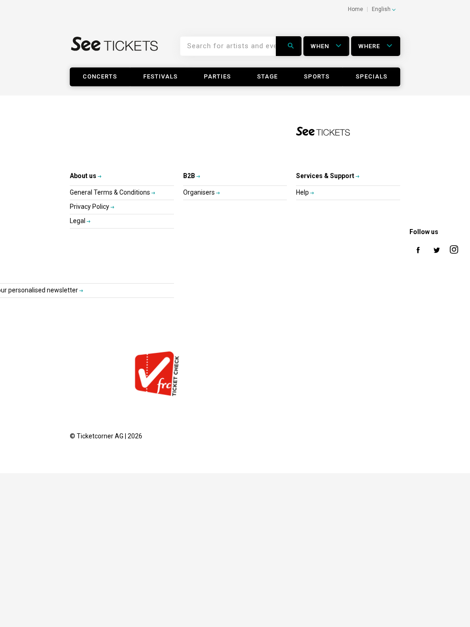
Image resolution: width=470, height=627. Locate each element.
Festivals (160, 76)
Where (370, 46)
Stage (267, 76)
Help (303, 192)
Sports (317, 76)
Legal (78, 220)
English (382, 9)
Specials (371, 76)
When (321, 46)
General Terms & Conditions (110, 192)
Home (355, 9)
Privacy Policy (90, 206)
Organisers (199, 192)
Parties (217, 76)
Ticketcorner (115, 49)
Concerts (100, 76)
